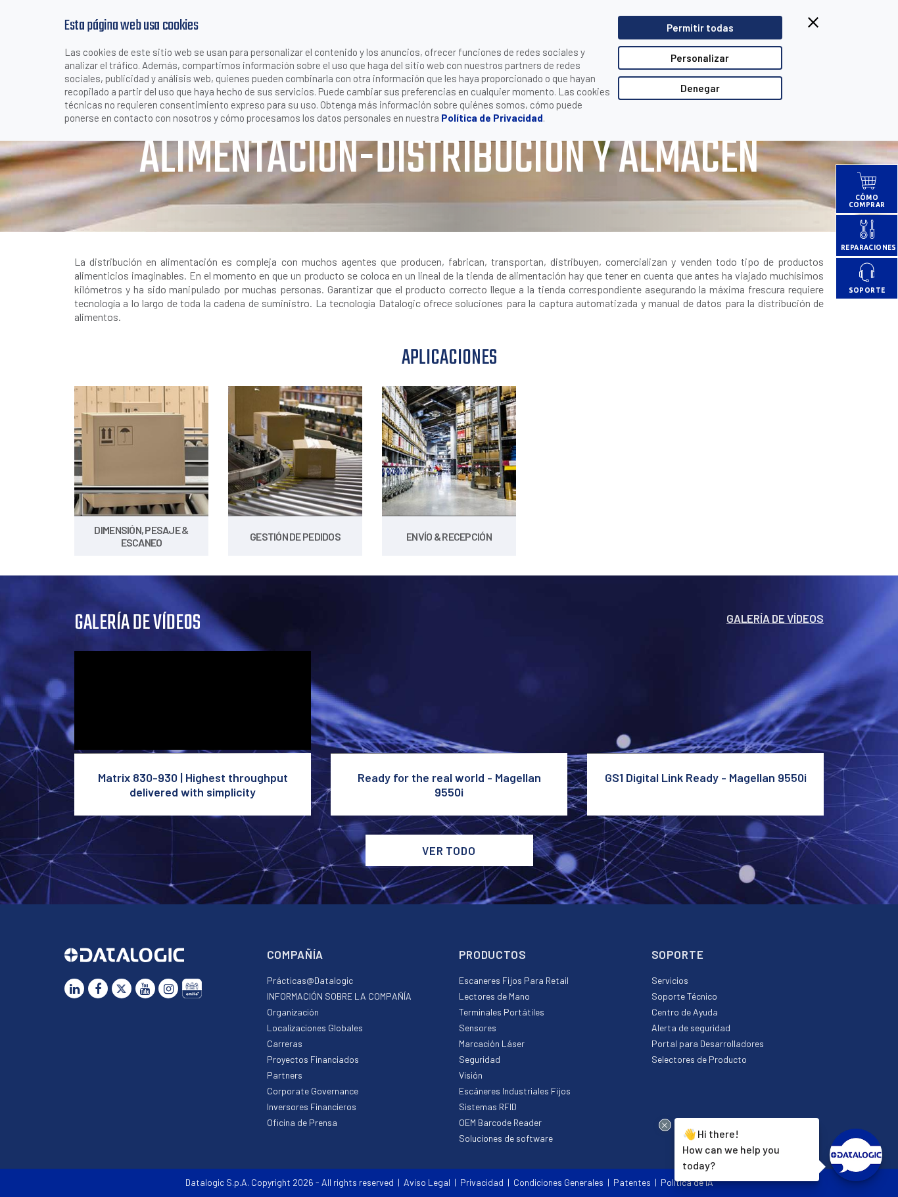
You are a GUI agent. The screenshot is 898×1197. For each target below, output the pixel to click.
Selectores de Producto (699, 1059)
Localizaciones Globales (315, 1027)
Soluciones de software (506, 1138)
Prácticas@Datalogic (310, 980)
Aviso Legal (427, 1182)
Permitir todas (700, 28)
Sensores (477, 1027)
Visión (471, 1075)
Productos (493, 954)
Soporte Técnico (684, 996)
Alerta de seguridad (690, 1027)
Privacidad (482, 1182)
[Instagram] (168, 988)
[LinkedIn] (74, 988)
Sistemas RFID (488, 1106)
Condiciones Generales (558, 1182)
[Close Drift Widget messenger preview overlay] (665, 1125)
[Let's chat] (856, 1155)
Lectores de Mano (494, 996)
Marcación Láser (492, 1043)
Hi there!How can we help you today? (730, 1149)
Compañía (295, 954)
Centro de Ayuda (684, 1011)
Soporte (677, 954)
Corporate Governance (312, 1090)
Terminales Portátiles (501, 1011)
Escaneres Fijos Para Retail (514, 980)
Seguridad (479, 1059)
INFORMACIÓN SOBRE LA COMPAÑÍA (339, 996)
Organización (293, 1011)
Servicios (669, 980)
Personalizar (700, 58)
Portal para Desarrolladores (707, 1043)
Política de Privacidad (492, 118)
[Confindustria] (192, 988)
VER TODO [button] (449, 850)
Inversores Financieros (311, 1106)
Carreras (284, 1043)
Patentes (632, 1182)
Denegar (700, 88)
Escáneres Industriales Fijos (515, 1090)
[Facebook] (98, 988)
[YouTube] (145, 988)
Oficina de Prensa (302, 1122)
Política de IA (687, 1182)
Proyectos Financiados (313, 1059)
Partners (284, 1075)
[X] (121, 988)
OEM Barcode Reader (500, 1122)
